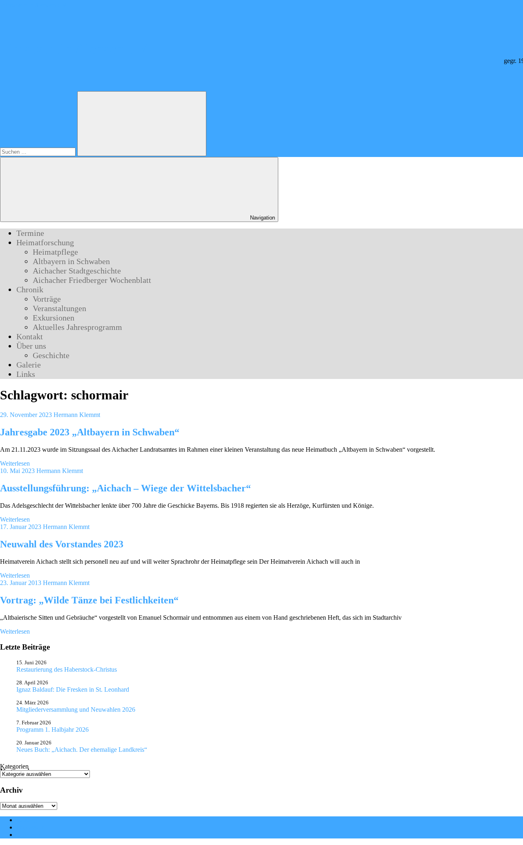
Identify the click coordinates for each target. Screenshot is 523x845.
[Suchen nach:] (38, 151)
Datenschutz (32, 834)
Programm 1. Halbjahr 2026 (52, 729)
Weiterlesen (15, 463)
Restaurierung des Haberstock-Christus (66, 669)
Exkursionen (53, 317)
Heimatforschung (45, 242)
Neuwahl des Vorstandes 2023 (61, 544)
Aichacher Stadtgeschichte (77, 270)
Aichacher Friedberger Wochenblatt (92, 280)
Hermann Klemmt (77, 414)
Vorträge (47, 298)
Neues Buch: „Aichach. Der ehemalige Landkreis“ (81, 749)
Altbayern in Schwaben (71, 261)
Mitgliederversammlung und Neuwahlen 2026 (75, 709)
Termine (30, 233)
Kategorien (14, 766)
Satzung (26, 819)
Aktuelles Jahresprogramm (77, 327)
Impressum (30, 827)
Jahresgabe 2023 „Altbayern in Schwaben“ (89, 432)
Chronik (29, 289)
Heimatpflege (55, 251)
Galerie (28, 364)
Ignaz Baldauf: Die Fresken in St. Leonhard (72, 689)
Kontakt (29, 336)
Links (25, 374)
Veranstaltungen (59, 308)
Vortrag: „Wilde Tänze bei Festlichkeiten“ (89, 600)
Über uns (31, 345)
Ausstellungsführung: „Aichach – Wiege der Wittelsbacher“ (125, 488)
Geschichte (51, 355)
